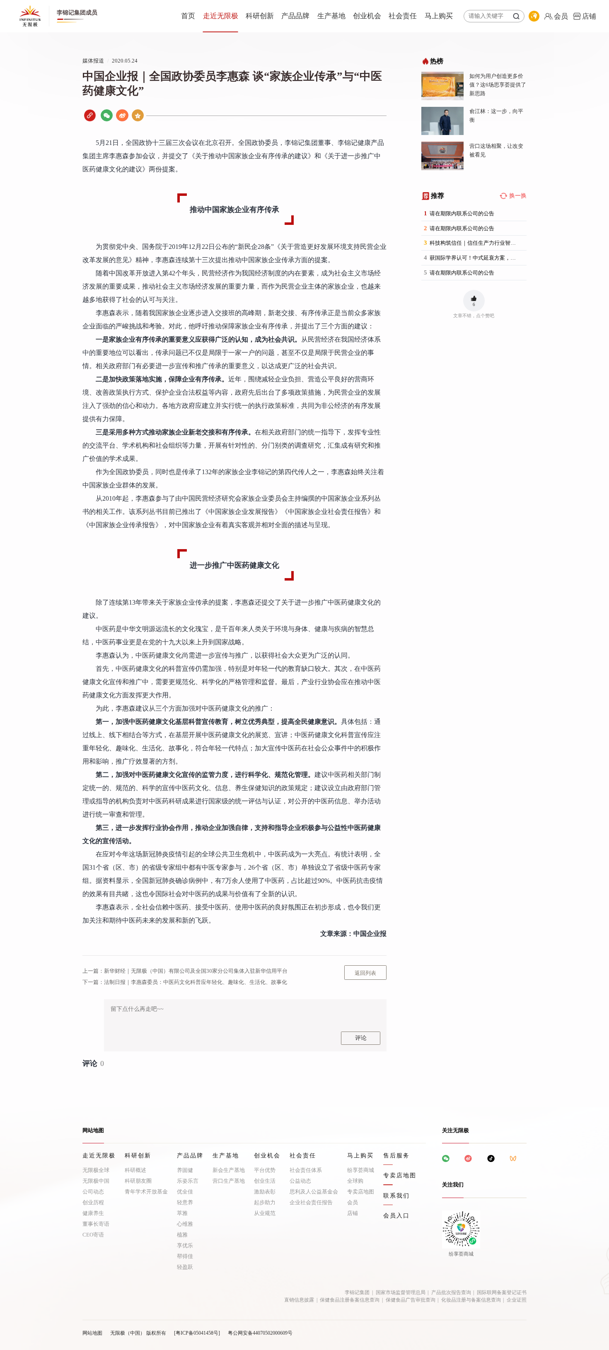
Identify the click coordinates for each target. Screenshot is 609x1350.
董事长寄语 (95, 1224)
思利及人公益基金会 (314, 1191)
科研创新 (260, 16)
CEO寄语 (93, 1235)
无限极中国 (95, 1181)
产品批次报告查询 (451, 1292)
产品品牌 (295, 16)
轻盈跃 (185, 1267)
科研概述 (135, 1170)
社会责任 (403, 16)
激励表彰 (265, 1191)
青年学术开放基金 (146, 1191)
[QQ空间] (138, 115)
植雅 (182, 1235)
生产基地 (331, 16)
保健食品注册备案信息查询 (349, 1300)
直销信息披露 (299, 1300)
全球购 (355, 1181)
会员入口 (396, 1216)
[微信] (107, 115)
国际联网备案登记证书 (502, 1292)
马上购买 (439, 16)
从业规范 (265, 1213)
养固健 (185, 1170)
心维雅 (185, 1224)
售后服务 (396, 1156)
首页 (188, 16)
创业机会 (367, 16)
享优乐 (185, 1245)
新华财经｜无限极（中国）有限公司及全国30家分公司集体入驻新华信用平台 (185, 971)
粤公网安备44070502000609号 (260, 1333)
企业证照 (517, 1300)
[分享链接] (90, 115)
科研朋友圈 (138, 1181)
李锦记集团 (357, 1292)
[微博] (122, 115)
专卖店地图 (360, 1191)
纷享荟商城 (360, 1170)
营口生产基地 (229, 1181)
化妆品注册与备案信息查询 (471, 1300)
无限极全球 (95, 1170)
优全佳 (185, 1191)
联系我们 (396, 1196)
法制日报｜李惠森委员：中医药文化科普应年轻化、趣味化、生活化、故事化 (184, 982)
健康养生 (93, 1213)
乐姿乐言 (187, 1181)
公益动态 (300, 1181)
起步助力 (265, 1202)
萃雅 (182, 1213)
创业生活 (265, 1181)
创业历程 (93, 1202)
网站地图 (92, 1333)
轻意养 (185, 1202)
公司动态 (93, 1191)
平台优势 (265, 1170)
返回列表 (365, 973)
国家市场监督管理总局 (400, 1292)
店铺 (352, 1213)
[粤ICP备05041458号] (197, 1333)
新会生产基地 (229, 1170)
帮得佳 (185, 1256)
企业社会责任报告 (311, 1202)
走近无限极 (220, 16)
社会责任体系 (306, 1170)
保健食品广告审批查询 (410, 1300)
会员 (352, 1202)
